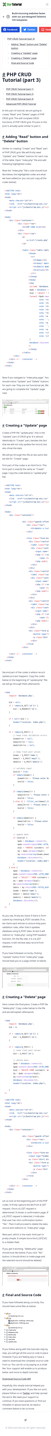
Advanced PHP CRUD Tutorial (21, 103)
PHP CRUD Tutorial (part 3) (21, 38)
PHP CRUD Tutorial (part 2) (19, 94)
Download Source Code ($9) (16, 1378)
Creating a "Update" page (24, 53)
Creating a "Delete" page (24, 58)
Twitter (26, 1393)
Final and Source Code (22, 63)
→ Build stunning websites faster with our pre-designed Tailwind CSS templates (24, 16)
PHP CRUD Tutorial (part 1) (19, 89)
